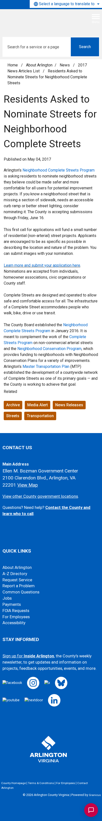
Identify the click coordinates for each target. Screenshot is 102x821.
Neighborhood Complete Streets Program (59, 170)
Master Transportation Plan (46, 366)
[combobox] (66, 4)
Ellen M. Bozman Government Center (40, 471)
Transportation (40, 415)
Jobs (7, 598)
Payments (11, 604)
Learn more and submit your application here (42, 265)
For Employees (16, 617)
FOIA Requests (15, 610)
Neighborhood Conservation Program (49, 348)
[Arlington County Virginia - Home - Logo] (41, 20)
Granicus (95, 795)
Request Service (17, 580)
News (65, 65)
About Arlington (39, 65)
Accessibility (14, 622)
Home (12, 65)
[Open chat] (91, 810)
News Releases (69, 405)
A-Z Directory (14, 573)
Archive (13, 405)
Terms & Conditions (41, 783)
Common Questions (20, 592)
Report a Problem (18, 586)
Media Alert (37, 405)
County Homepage (13, 783)
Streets (12, 415)
